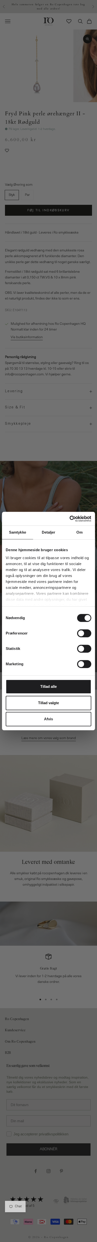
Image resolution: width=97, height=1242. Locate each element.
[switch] (84, 633)
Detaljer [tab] (48, 532)
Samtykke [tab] (17, 532)
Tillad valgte (48, 703)
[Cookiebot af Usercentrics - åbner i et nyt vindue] (69, 518)
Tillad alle (48, 686)
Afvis (48, 719)
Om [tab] (79, 532)
